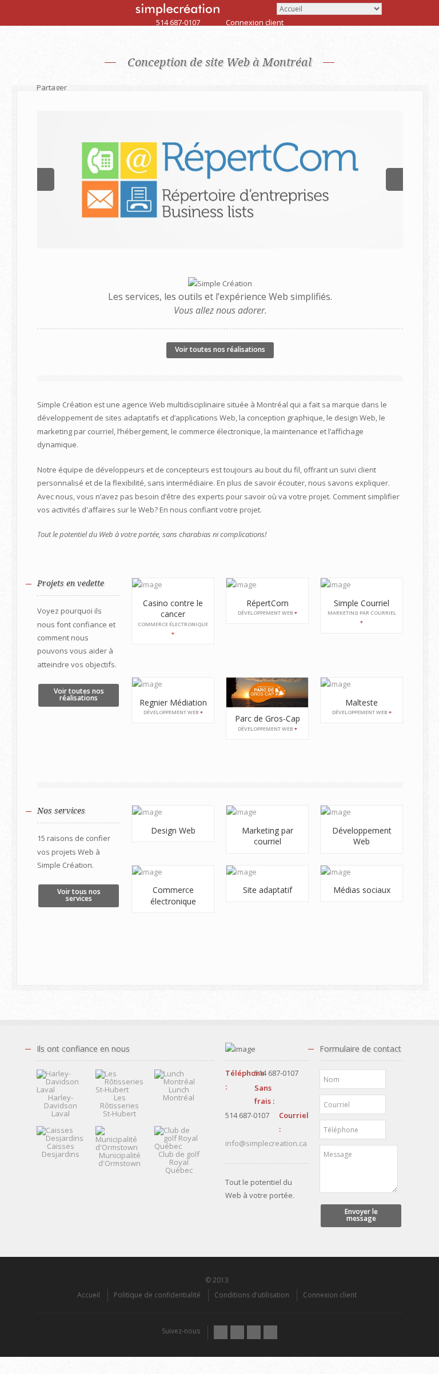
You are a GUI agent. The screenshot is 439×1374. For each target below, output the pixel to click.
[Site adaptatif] (267, 872)
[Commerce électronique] (173, 872)
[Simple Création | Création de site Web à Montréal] (177, 9)
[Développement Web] (361, 812)
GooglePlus (270, 1332)
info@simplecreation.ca (266, 1143)
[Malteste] (361, 684)
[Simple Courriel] (361, 584)
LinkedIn (254, 1332)
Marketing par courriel (267, 836)
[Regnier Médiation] (173, 684)
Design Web (173, 830)
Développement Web (362, 836)
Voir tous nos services (79, 895)
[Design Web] (173, 812)
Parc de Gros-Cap (267, 718)
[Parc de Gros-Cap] (267, 692)
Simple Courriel (361, 603)
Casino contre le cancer (173, 609)
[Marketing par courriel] (267, 812)
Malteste (361, 702)
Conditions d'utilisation (251, 1295)
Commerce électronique (173, 895)
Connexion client (255, 22)
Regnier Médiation (173, 702)
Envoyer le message (361, 1215)
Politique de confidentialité (157, 1295)
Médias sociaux (361, 889)
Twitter (221, 1332)
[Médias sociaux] (361, 872)
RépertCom (267, 603)
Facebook (237, 1332)
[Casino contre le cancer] (173, 584)
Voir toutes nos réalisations (220, 349)
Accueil (88, 1295)
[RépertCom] (220, 180)
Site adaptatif (267, 889)
